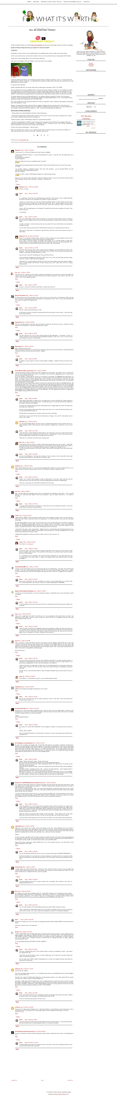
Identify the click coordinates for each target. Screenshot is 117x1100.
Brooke (17, 931)
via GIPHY (13, 77)
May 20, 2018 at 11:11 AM (31, 1042)
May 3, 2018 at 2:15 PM (31, 1019)
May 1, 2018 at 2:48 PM (40, 370)
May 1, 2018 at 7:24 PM (32, 566)
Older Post (70, 1080)
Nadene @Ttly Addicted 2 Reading (24, 591)
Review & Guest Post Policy (51, 1)
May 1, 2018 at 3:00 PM (31, 308)
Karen (20, 193)
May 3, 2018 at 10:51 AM (25, 931)
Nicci (20, 442)
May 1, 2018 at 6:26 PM (24, 491)
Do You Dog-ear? (29, 544)
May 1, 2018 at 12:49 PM (27, 150)
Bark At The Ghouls (20, 295)
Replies (18, 184)
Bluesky (91, 63)
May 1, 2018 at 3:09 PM (31, 398)
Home (29, 1)
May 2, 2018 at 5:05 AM (31, 759)
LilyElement (18, 686)
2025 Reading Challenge (86, 117)
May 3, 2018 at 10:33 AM (31, 879)
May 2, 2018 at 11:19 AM (31, 477)
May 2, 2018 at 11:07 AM (31, 658)
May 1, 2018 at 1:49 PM (31, 216)
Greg (16, 640)
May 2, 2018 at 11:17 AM (31, 430)
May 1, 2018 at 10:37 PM (32, 708)
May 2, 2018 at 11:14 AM (31, 548)
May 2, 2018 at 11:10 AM (31, 602)
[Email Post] (27, 139)
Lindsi (17, 515)
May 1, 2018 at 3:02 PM (31, 359)
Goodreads (91, 64)
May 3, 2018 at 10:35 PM (28, 676)
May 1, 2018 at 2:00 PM (28, 322)
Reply (16, 181)
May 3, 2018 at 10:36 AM (31, 851)
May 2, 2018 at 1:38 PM (28, 826)
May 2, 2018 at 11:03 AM (31, 724)
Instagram (91, 65)
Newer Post (14, 1080)
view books (93, 127)
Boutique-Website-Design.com (61, 1094)
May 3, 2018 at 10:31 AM (31, 905)
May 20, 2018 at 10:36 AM (31, 236)
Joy (16, 272)
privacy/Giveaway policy (73, 1)
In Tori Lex (21, 1011)
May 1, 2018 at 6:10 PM (26, 466)
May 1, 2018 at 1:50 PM (31, 285)
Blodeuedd (18, 346)
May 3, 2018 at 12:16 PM (27, 1007)
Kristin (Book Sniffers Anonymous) (24, 370)
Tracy (16, 614)
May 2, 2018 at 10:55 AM (49, 782)
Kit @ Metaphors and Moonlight (23, 743)
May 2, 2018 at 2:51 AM (38, 743)
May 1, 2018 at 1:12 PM (24, 272)
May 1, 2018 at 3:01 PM (31, 333)
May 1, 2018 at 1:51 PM (32, 295)
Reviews (36, 1)
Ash (16, 491)
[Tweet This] (39, 136)
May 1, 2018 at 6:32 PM (25, 515)
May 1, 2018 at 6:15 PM (31, 421)
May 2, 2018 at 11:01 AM (31, 804)
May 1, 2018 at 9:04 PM (24, 640)
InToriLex (17, 1007)
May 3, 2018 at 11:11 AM (27, 968)
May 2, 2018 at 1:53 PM (29, 867)
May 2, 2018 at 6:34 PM (28, 442)
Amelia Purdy (18, 867)
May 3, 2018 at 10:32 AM (27, 919)
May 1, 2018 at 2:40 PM (27, 346)
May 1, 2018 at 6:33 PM (29, 542)
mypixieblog (18, 826)
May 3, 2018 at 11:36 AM (31, 949)
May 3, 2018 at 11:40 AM (31, 454)
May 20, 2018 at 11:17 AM (31, 247)
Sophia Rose (18, 322)
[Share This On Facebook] (35, 136)
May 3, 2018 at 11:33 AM (31, 993)
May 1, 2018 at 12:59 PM (31, 193)
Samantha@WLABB (20, 566)
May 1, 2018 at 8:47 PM (25, 614)
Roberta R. (18, 150)
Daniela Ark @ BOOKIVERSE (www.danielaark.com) (28, 782)
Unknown (21, 421)
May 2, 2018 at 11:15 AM (31, 504)
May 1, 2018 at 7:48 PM (40, 591)
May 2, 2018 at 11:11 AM (31, 579)
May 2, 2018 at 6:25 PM (24, 891)
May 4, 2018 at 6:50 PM (39, 1031)
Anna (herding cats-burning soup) (24, 1031)
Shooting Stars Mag (20, 708)
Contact (87, 1)
